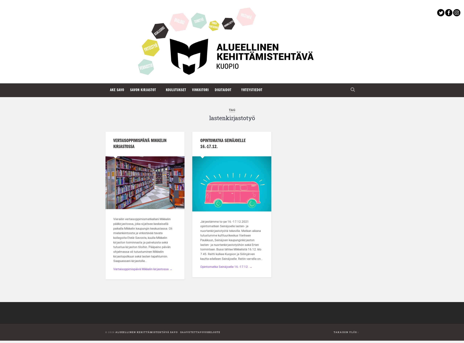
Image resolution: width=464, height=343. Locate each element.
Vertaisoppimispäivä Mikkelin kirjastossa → (142, 269)
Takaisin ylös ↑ (346, 332)
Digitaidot (223, 90)
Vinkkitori (200, 90)
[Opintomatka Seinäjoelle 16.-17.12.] (231, 183)
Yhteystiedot (251, 90)
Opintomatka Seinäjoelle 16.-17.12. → (226, 267)
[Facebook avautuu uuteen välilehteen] (448, 15)
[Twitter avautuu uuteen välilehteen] (440, 15)
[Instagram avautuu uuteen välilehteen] (456, 15)
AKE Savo (117, 90)
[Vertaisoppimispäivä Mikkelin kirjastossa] (145, 182)
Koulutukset (176, 90)
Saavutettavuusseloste (200, 332)
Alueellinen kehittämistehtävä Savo (146, 332)
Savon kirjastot (143, 90)
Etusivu (232, 60)
